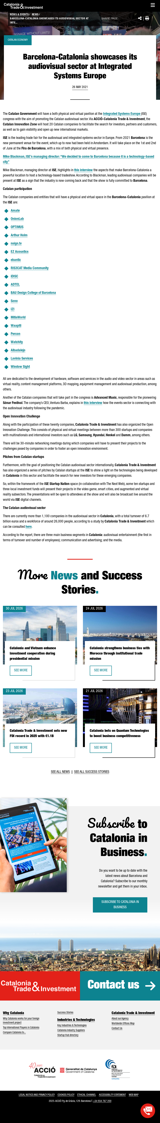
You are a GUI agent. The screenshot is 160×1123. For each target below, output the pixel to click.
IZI (12, 309)
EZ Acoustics (19, 252)
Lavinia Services (22, 359)
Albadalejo (18, 350)
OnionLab (17, 219)
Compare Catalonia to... (14, 1032)
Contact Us (117, 1028)
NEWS (35, 14)
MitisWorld (18, 317)
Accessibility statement (112, 1095)
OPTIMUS (17, 227)
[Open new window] (147, 1110)
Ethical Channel (86, 1095)
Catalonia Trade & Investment (133, 1013)
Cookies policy (66, 1095)
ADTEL (15, 285)
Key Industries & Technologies (72, 1025)
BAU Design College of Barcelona (33, 293)
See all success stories (91, 772)
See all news (60, 772)
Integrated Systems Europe (122, 114)
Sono (14, 301)
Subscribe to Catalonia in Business (120, 904)
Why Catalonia (13, 1013)
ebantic (16, 260)
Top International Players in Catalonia (21, 1027)
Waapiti (16, 326)
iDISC (14, 276)
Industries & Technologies (76, 1020)
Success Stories (65, 1012)
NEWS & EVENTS (19, 14)
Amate (15, 211)
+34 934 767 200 (102, 1101)
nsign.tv (16, 243)
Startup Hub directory (67, 1035)
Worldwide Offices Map (123, 1023)
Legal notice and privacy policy (37, 1095)
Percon (15, 334)
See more (23, 672)
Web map (134, 1095)
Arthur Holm (19, 235)
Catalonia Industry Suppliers (71, 1030)
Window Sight (20, 367)
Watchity (17, 342)
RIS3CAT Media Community (30, 268)
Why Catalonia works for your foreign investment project (21, 1020)
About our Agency (120, 1018)
